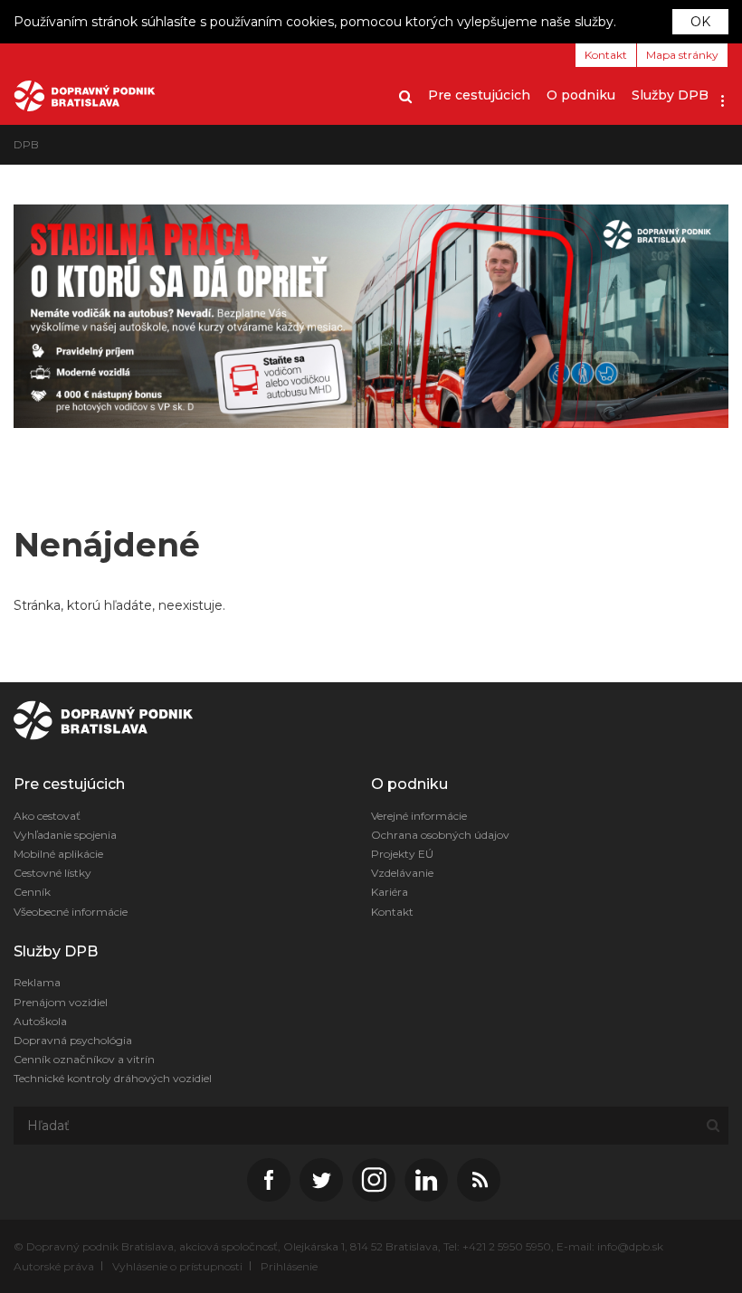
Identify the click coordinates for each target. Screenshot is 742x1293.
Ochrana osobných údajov (440, 834)
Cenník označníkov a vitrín (84, 1059)
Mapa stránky (682, 55)
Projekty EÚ (402, 853)
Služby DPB (670, 95)
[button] (722, 95)
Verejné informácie (419, 815)
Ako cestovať (47, 815)
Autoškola (40, 1021)
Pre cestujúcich (479, 95)
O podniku (581, 95)
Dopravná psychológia (73, 1040)
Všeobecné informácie (71, 911)
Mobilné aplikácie (58, 853)
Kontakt (606, 55)
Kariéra (389, 891)
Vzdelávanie (402, 872)
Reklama (37, 982)
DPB (26, 144)
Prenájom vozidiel (61, 1002)
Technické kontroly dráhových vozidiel (113, 1078)
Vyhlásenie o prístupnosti (177, 1266)
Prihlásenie (289, 1266)
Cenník (32, 891)
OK (700, 22)
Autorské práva (54, 1266)
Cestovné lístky (52, 872)
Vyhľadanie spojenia (65, 834)
